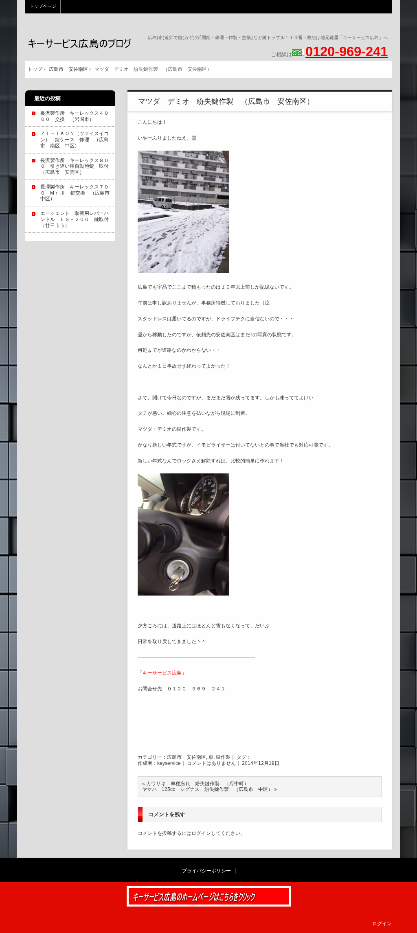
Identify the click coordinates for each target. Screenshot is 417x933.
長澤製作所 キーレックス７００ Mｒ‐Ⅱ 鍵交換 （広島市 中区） (77, 193)
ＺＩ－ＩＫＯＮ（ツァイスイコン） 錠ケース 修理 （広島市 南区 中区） (74, 140)
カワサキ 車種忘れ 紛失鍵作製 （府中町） (197, 783)
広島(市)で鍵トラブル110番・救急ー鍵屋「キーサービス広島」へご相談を (80, 44)
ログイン (201, 833)
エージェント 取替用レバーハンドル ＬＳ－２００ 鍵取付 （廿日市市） (77, 219)
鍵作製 (223, 757)
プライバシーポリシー (206, 871)
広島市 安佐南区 (186, 757)
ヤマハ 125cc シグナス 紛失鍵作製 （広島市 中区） (207, 789)
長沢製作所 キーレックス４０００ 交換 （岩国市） (74, 116)
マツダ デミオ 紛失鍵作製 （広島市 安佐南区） (226, 101)
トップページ (42, 6)
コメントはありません (211, 763)
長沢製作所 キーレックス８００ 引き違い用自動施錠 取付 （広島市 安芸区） (77, 166)
